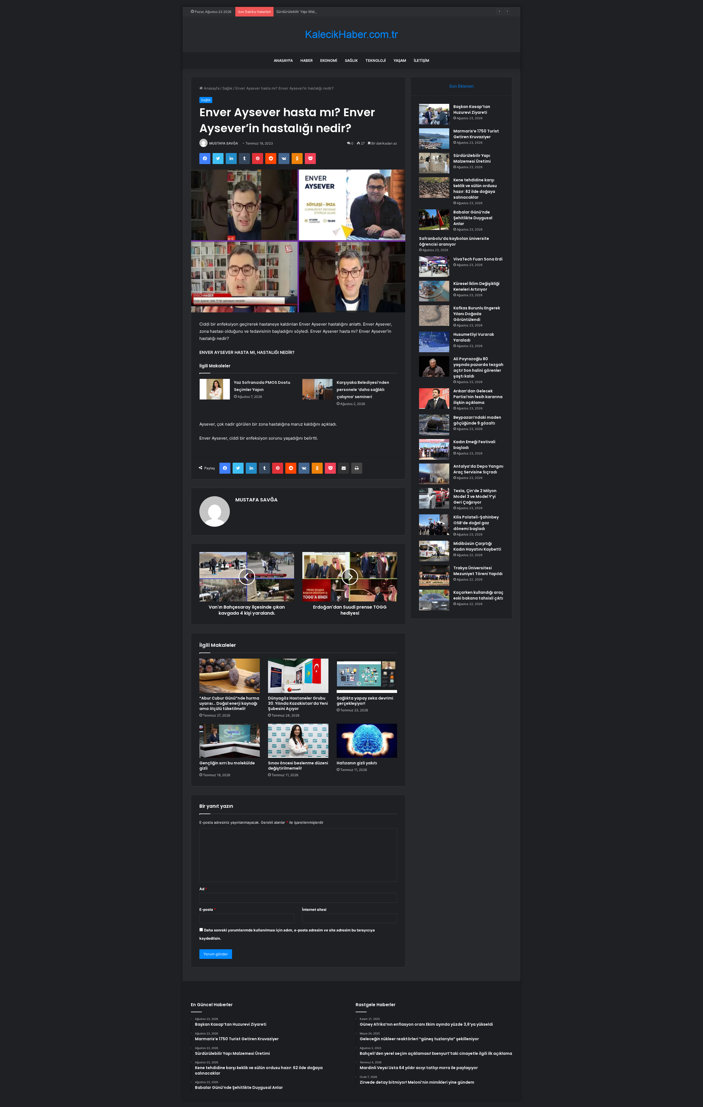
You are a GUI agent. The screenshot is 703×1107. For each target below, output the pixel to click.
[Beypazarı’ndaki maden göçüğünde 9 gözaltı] (434, 425)
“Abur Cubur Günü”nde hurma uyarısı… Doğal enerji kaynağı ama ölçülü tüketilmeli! (229, 703)
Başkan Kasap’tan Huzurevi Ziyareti (471, 109)
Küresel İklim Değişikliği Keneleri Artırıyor (476, 286)
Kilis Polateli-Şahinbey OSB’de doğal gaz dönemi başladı (476, 522)
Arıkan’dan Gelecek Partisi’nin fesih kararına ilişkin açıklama (478, 396)
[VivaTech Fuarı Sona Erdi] (434, 266)
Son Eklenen (461, 86)
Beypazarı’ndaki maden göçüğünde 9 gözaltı (477, 420)
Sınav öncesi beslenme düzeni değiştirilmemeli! (298, 765)
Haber (306, 60)
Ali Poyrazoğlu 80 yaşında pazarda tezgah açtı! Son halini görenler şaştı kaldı (478, 367)
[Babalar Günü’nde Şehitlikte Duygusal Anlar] (434, 219)
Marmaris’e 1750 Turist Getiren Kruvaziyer (476, 134)
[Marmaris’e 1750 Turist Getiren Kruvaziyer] (434, 138)
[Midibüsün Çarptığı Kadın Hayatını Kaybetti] (434, 551)
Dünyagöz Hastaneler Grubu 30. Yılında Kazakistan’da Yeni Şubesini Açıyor (298, 703)
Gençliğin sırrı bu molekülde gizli (227, 765)
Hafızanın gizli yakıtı (357, 763)
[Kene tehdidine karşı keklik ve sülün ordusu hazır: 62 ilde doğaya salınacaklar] (434, 187)
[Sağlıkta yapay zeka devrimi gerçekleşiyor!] (367, 676)
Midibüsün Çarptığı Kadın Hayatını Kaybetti (477, 546)
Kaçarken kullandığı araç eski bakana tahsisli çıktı (478, 595)
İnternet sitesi (314, 909)
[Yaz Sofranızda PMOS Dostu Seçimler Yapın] (215, 389)
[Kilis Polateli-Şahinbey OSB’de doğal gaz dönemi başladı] (434, 524)
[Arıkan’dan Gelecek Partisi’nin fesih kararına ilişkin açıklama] (434, 398)
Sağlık (351, 60)
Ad (203, 889)
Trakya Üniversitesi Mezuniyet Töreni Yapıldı (478, 570)
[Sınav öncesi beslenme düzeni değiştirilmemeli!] (298, 741)
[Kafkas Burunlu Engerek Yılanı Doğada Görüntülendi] (434, 315)
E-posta (207, 909)
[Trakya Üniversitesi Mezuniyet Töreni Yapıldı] (434, 575)
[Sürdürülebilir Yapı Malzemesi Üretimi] (434, 163)
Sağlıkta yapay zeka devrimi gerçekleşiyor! (365, 700)
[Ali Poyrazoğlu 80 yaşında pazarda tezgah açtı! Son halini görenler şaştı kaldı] (434, 366)
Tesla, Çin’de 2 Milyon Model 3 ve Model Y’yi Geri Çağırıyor (474, 496)
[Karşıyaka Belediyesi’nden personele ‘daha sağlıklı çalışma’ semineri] (317, 389)
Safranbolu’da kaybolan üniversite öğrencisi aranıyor (454, 241)
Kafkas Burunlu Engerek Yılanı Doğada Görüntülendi (476, 313)
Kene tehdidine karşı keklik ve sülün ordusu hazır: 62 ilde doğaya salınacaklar (475, 188)
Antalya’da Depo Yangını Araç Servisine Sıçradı (478, 469)
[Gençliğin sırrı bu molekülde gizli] (229, 741)
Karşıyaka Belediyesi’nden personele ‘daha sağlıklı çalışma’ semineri (363, 389)
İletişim (421, 60)
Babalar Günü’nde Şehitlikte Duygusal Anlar (472, 217)
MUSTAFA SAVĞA (223, 143)
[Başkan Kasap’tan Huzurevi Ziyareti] (434, 114)
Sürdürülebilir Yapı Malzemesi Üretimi (308, 11)
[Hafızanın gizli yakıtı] (367, 741)
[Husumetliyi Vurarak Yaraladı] (434, 342)
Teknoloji (376, 60)
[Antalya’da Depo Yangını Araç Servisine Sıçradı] (434, 474)
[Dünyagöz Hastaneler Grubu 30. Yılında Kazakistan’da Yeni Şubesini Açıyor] (298, 676)
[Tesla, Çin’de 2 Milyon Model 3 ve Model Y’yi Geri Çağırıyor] (434, 498)
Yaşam (400, 60)
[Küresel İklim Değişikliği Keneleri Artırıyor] (434, 291)
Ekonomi (328, 60)
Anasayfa (283, 60)
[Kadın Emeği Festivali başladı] (434, 449)
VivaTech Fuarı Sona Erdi (478, 259)
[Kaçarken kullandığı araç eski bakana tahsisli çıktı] (434, 600)
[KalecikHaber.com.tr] (351, 34)
